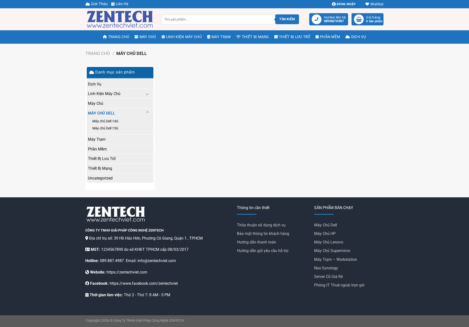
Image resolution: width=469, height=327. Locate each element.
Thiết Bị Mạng (255, 37)
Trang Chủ (118, 37)
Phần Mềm (330, 37)
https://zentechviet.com (127, 272)
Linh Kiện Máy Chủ (184, 37)
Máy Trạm (221, 37)
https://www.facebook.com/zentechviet (144, 283)
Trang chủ (97, 53)
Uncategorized (100, 178)
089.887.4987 (112, 260)
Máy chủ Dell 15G (105, 128)
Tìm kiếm (287, 19)
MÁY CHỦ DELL (101, 113)
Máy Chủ (147, 37)
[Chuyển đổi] (147, 93)
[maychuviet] (119, 19)
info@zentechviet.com (157, 260)
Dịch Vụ (358, 37)
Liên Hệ (122, 4)
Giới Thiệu (99, 4)
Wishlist (377, 4)
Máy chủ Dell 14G (105, 121)
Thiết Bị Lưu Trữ (294, 37)
